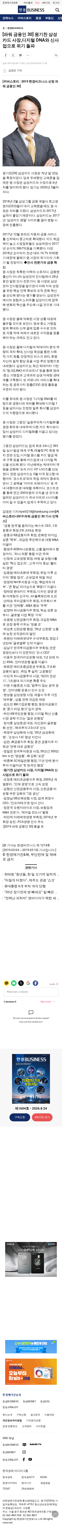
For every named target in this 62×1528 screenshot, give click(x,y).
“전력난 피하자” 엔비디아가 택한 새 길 (32, 898)
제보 (37, 2)
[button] (56, 3)
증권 (38, 18)
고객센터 (27, 1426)
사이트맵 (40, 1426)
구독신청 (20, 1117)
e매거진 (46, 2)
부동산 (49, 18)
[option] (31, 1259)
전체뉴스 (8, 18)
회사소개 (7, 1414)
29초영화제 (28, 1488)
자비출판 (28, 2)
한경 (11, 1401)
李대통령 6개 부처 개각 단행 (25, 886)
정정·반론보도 (10, 1426)
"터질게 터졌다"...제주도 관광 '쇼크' (29, 880)
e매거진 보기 (42, 1117)
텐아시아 (26, 1483)
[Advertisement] (31, 1184)
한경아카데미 (10, 1483)
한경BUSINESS (15, 28)
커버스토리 (25, 18)
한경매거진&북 (10, 2)
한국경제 (7, 1477)
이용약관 (49, 1414)
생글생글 (45, 1483)
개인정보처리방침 (12, 1420)
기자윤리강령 (33, 1420)
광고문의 (35, 1414)
